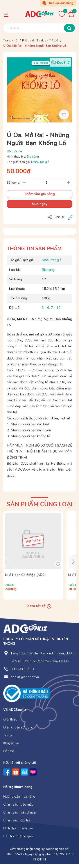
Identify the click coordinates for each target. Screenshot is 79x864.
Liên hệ (8, 751)
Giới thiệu (10, 719)
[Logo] (25, 628)
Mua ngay (39, 204)
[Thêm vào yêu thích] (64, 114)
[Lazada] (33, 772)
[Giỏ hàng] (72, 13)
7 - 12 (56, 307)
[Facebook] (6, 772)
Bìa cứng (33, 157)
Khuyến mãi (11, 743)
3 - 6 (45, 307)
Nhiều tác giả (40, 162)
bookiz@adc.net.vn (25, 677)
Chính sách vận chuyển (20, 812)
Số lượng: (13, 183)
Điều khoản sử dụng (18, 727)
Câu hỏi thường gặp (18, 836)
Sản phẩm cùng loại (39, 504)
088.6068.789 (22, 669)
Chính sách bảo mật (18, 804)
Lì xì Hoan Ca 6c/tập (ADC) (25, 575)
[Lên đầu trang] (67, 842)
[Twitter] (24, 772)
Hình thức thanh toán (18, 828)
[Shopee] (15, 772)
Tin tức (8, 735)
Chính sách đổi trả (16, 820)
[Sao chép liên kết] (70, 217)
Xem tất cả (36, 605)
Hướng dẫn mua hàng (19, 796)
